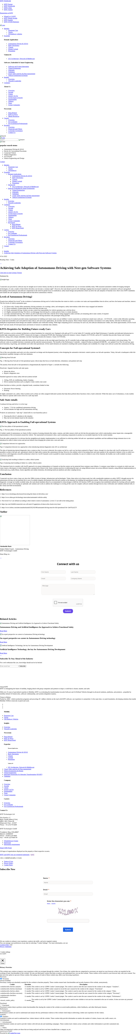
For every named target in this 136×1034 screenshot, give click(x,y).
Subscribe (22, 666)
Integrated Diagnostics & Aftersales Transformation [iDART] (23, 774)
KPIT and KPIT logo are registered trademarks (14, 854)
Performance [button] (4, 1009)
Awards (6, 786)
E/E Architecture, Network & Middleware (21, 767)
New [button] (48, 904)
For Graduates (8, 804)
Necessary (5, 979)
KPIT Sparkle (8, 20)
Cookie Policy (8, 865)
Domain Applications (14, 174)
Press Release (16, 224)
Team (5, 793)
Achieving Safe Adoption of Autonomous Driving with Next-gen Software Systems (30, 253)
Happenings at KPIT (6, 13)
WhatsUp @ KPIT (10, 16)
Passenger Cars (9, 715)
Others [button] (2, 1026)
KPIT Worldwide (5, 1)
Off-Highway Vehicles (11, 719)
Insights (6, 77)
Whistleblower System (11, 841)
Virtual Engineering (10, 773)
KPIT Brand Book (18, 228)
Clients (6, 788)
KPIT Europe (8, 4)
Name (45, 878)
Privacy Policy (8, 863)
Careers (6, 118)
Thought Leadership (10, 729)
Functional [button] (3, 1003)
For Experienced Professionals (13, 806)
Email (45, 890)
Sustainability (8, 791)
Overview (7, 727)
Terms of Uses (8, 861)
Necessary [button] (3, 977)
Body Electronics (13, 754)
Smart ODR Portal (6, 848)
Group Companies (10, 795)
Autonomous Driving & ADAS (18, 752)
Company (7, 83)
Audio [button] (53, 904)
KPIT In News (16, 226)
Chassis (10, 756)
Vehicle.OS (11, 185)
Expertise (7, 36)
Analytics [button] (3, 1014)
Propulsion (11, 759)
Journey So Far (9, 789)
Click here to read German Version (11, 273)
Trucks (6, 717)
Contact (2, 162)
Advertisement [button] (4, 1020)
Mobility (6, 28)
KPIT (32, 854)
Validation (7, 776)
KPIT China (8, 8)
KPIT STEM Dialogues (11, 22)
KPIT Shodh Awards (10, 18)
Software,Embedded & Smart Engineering (21, 188)
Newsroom (11, 222)
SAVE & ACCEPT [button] (6, 1031)
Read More (3, 631)
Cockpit (10, 757)
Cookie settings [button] (5, 952)
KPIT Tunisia (8, 9)
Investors (7, 125)
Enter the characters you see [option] (58, 901)
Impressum (7, 843)
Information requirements (12, 844)
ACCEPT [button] (3, 954)
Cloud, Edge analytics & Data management (17, 769)
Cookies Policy (5, 945)
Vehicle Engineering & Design (13, 771)
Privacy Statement (5, 946)
